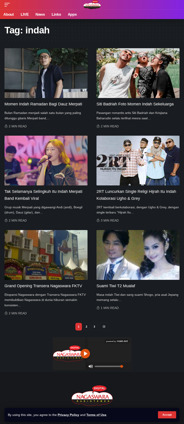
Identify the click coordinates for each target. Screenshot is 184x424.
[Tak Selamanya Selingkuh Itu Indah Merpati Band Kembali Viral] (46, 160)
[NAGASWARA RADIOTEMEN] (92, 4)
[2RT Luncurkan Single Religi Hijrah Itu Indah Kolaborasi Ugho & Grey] (138, 160)
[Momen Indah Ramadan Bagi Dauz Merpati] (46, 73)
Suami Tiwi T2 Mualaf (115, 286)
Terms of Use (96, 415)
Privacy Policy (68, 415)
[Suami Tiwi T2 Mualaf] (138, 255)
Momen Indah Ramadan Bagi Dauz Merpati (43, 104)
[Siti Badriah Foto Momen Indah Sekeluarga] (138, 73)
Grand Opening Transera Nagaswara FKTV (43, 286)
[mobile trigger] (8, 5)
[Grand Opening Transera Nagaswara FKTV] (46, 255)
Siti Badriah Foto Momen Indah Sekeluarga (135, 104)
